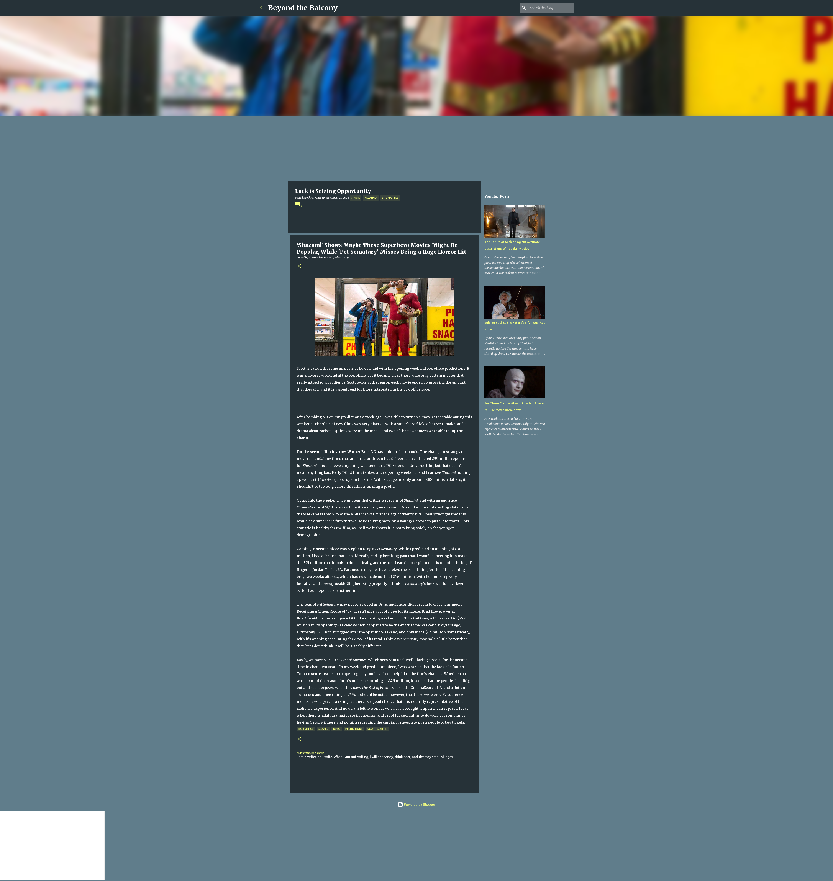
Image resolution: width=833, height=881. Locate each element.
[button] (299, 266)
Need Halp (371, 197)
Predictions (353, 728)
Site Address (390, 197)
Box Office (305, 728)
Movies (323, 728)
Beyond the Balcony (303, 7)
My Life (355, 197)
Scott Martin (377, 728)
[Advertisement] (416, 148)
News (336, 728)
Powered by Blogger (419, 804)
